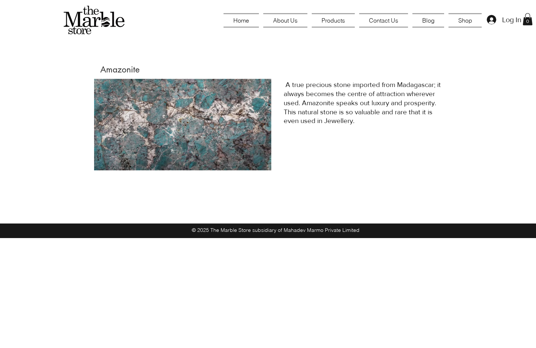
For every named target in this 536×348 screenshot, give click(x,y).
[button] (528, 19)
